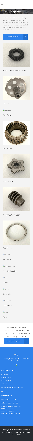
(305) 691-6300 (11, 400)
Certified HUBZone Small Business (12, 387)
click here (9, 30)
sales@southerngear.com (13, 406)
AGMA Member (6, 384)
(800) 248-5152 (13, 403)
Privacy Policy (19, 432)
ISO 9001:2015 (6, 377)
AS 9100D (4, 374)
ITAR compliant (6, 381)
